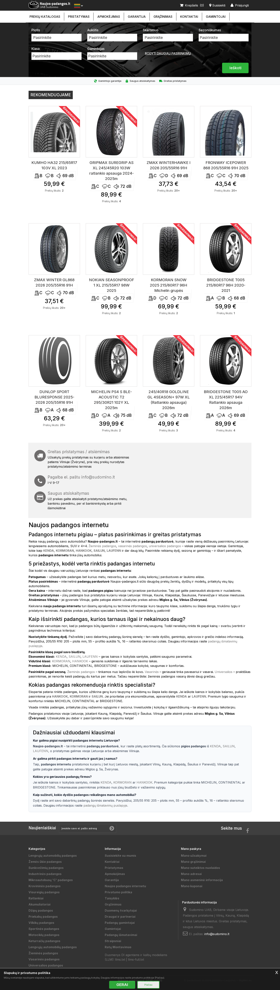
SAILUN (75, 656)
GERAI (122, 984)
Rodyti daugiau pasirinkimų (168, 53)
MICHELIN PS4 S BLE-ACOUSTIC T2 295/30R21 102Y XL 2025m (111, 399)
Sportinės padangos (44, 929)
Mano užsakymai (193, 856)
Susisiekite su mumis (120, 856)
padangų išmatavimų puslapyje (105, 805)
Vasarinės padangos (44, 959)
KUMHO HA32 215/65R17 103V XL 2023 (54, 165)
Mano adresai (191, 874)
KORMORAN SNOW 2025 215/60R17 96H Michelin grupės (168, 285)
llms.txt (120, 959)
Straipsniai (113, 941)
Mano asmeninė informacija (202, 880)
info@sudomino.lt (98, 477)
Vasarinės (152, 672)
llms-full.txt (136, 959)
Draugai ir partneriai (120, 917)
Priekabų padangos (43, 917)
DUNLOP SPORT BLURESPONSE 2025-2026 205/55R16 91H (54, 397)
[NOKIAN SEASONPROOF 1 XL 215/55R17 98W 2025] (111, 249)
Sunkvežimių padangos (46, 868)
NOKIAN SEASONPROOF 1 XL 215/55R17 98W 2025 (111, 285)
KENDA (61, 656)
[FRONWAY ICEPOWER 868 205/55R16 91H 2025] (226, 132)
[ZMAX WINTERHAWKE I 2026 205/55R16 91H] (168, 132)
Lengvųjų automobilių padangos (53, 856)
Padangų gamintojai (120, 923)
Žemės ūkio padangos (45, 862)
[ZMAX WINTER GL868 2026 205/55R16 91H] (54, 249)
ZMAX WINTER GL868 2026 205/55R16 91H (54, 282)
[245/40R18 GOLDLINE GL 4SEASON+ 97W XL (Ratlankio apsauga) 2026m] (168, 361)
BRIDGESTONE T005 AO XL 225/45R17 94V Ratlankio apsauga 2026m (226, 399)
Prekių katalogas (45, 16)
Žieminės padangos (102, 546)
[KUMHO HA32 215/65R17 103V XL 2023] (54, 132)
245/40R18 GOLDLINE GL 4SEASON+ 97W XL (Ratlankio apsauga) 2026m (168, 399)
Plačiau (148, 984)
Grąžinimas (163, 16)
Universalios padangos (46, 965)
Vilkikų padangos (41, 923)
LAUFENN (90, 656)
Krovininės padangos (45, 886)
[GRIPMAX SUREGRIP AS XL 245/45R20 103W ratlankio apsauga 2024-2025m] (111, 132)
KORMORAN (61, 661)
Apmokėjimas (108, 16)
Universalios (223, 672)
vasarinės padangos (132, 546)
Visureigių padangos (44, 892)
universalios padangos (165, 546)
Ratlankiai (36, 898)
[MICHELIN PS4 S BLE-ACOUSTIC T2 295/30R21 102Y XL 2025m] (111, 361)
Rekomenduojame (50, 94)
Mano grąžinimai (193, 862)
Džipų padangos (41, 910)
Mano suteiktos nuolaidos (200, 868)
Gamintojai (216, 16)
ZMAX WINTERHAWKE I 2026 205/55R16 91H (168, 165)
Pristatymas (79, 16)
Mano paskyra (191, 849)
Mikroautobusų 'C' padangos (51, 880)
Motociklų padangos (44, 935)
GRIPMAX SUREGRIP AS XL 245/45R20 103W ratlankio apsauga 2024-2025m (111, 170)
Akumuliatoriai (39, 904)
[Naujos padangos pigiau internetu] (49, 5)
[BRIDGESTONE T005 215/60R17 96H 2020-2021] (226, 249)
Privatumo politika (118, 892)
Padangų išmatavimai (121, 935)
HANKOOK (80, 661)
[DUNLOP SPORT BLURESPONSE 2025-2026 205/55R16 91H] (54, 361)
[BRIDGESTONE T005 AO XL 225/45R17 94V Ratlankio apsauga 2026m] (226, 361)
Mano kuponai (191, 886)
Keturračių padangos (44, 941)
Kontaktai (189, 16)
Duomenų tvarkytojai (121, 910)
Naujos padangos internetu (125, 886)
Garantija (137, 16)
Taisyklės (112, 898)
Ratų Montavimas (118, 947)
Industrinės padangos (45, 874)
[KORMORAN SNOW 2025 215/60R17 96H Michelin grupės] (168, 249)
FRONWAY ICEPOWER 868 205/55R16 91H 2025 (225, 165)
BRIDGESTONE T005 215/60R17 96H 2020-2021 (225, 285)
